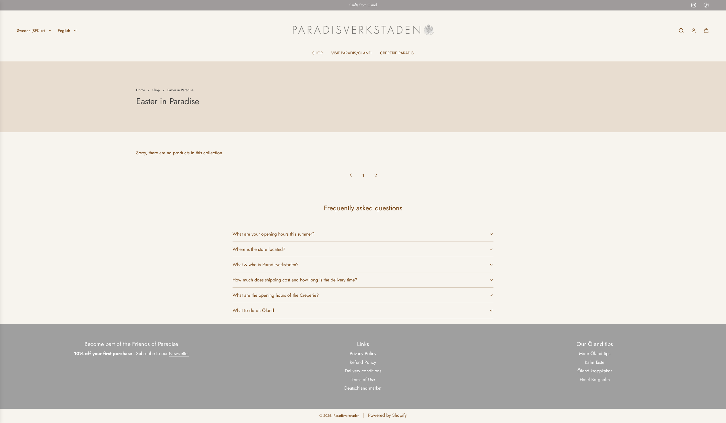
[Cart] (706, 30)
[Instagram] (693, 5)
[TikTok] (706, 5)
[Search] (681, 30)
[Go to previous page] (350, 175)
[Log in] (693, 30)
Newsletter (179, 353)
